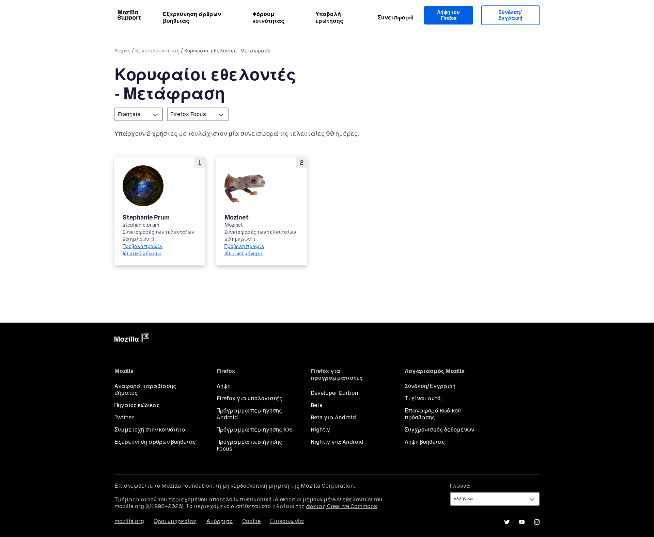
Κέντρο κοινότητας (157, 51)
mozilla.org (129, 521)
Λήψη (224, 386)
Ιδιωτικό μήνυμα (142, 254)
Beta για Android (333, 417)
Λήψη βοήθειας (425, 442)
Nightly (320, 429)
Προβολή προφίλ (142, 246)
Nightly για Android (337, 442)
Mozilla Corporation (327, 486)
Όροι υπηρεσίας (175, 521)
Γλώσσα (460, 486)
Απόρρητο (219, 521)
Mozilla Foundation (187, 486)
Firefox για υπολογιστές (249, 398)
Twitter (124, 417)
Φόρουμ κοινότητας (268, 17)
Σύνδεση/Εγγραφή (510, 15)
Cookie (251, 521)
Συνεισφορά (395, 17)
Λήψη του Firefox (448, 15)
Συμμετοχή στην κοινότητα (150, 429)
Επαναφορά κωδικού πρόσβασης (433, 414)
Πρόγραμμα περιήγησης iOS (255, 429)
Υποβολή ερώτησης (329, 17)
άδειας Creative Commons (341, 506)
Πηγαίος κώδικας (137, 405)
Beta (317, 405)
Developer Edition (334, 393)
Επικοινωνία (287, 521)
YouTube (522, 522)
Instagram (537, 522)
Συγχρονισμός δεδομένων (439, 429)
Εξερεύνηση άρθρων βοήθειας (192, 17)
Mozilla (131, 338)
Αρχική (122, 51)
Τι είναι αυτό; (423, 398)
